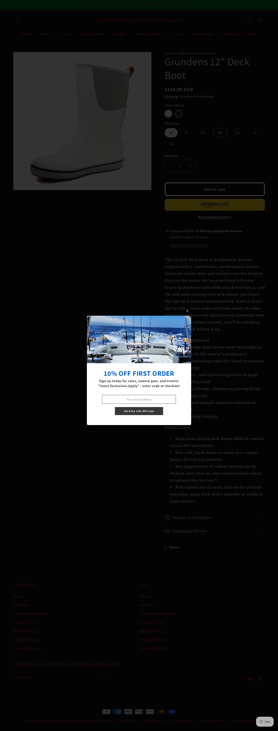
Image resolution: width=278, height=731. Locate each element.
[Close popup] (187, 311)
